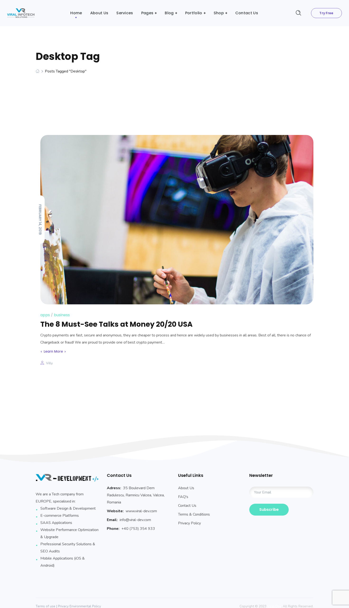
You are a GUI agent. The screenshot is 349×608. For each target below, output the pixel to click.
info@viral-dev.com (135, 519)
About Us (186, 488)
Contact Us (187, 505)
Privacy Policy (189, 523)
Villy (49, 363)
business (62, 315)
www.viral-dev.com (141, 511)
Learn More (53, 351)
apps (45, 315)
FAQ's (183, 496)
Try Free (326, 13)
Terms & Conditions (194, 514)
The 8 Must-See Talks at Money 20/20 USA (116, 324)
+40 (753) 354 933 (138, 528)
